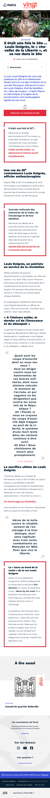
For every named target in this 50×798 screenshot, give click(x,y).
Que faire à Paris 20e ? (23, 793)
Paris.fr (45, 775)
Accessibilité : (33, 781)
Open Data (10, 785)
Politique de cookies (24, 785)
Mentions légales (9, 781)
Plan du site (39, 785)
